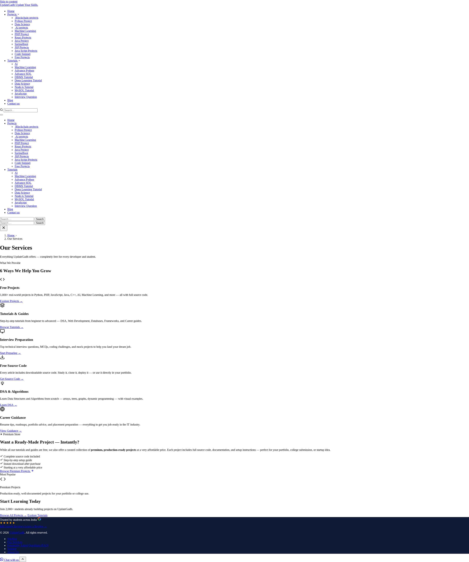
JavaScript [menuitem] (21, 93)
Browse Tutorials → (11, 327)
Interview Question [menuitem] (26, 96)
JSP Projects (22, 156)
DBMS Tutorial (24, 186)
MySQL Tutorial (24, 199)
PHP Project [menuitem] (22, 34)
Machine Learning (25, 139)
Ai (16, 172)
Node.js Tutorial (24, 196)
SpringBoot (21, 153)
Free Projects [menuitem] (22, 57)
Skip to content (8, 1)
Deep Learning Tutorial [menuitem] (28, 80)
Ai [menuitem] (16, 63)
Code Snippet (22, 163)
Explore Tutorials (37, 515)
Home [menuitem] (10, 11)
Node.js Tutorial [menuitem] (24, 87)
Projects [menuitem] (12, 14)
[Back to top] (22, 559)
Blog (10, 209)
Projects (11, 123)
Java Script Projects (26, 159)
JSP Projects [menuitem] (22, 47)
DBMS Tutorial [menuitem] (24, 77)
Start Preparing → (10, 353)
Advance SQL (23, 182)
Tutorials (12, 169)
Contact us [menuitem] (13, 103)
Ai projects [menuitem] (21, 27)
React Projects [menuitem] (23, 37)
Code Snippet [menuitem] (22, 54)
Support (11, 548)
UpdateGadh (17, 532)
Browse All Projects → (13, 515)
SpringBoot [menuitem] (21, 44)
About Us (13, 552)
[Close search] (3, 228)
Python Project (23, 130)
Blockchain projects (26, 126)
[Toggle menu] (1, 114)
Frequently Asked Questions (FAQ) (28, 545)
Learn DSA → (8, 404)
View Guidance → (11, 430)
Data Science (22, 133)
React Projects (23, 146)
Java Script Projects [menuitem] (26, 50)
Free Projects (22, 166)
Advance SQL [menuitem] (23, 73)
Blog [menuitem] (10, 100)
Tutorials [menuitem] (12, 60)
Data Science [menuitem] (22, 24)
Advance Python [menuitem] (24, 70)
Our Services (14, 542)
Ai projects (21, 136)
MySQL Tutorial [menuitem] (24, 90)
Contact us (13, 212)
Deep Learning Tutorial (28, 189)
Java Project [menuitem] (22, 40)
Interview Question (26, 205)
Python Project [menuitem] (23, 21)
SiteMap (12, 538)
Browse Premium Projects (15, 471)
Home (10, 120)
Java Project (22, 149)
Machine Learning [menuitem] (25, 30)
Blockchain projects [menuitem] (26, 17)
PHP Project (22, 143)
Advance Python (24, 179)
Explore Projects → (11, 301)
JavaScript (21, 202)
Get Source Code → (12, 378)
